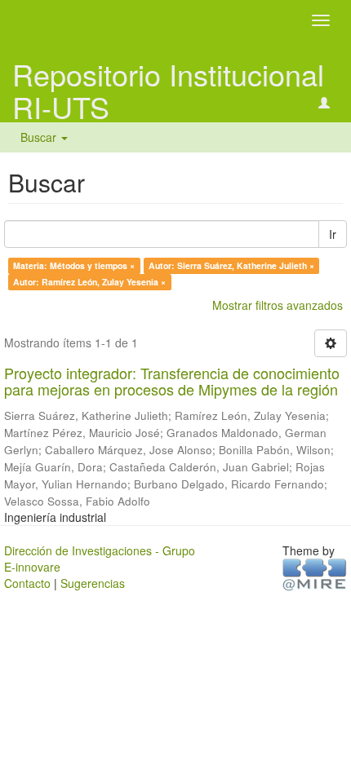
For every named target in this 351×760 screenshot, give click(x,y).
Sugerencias (92, 583)
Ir (332, 234)
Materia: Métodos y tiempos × (74, 265)
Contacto (27, 583)
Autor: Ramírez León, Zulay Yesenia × (89, 282)
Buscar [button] (40, 137)
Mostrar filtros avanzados (277, 305)
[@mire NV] (314, 573)
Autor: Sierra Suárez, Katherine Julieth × (231, 265)
